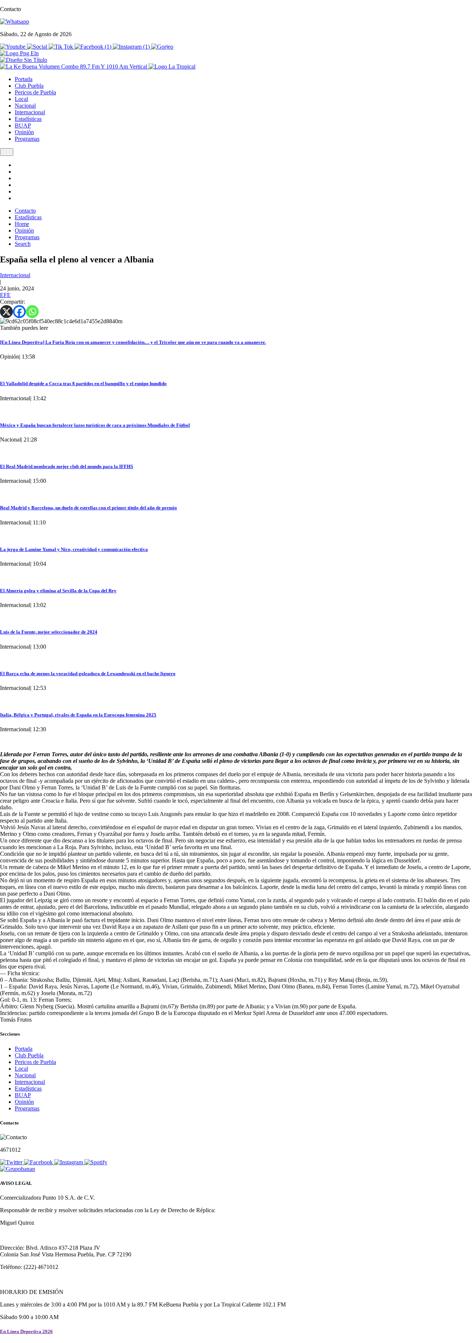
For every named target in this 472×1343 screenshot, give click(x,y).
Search (23, 244)
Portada (23, 79)
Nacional (25, 105)
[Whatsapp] (32, 311)
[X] (6, 311)
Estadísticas (28, 119)
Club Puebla (29, 86)
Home (22, 224)
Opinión (24, 132)
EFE (5, 295)
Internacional (30, 112)
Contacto (25, 210)
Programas (27, 139)
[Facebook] (19, 311)
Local (21, 99)
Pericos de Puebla (35, 92)
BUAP (23, 125)
